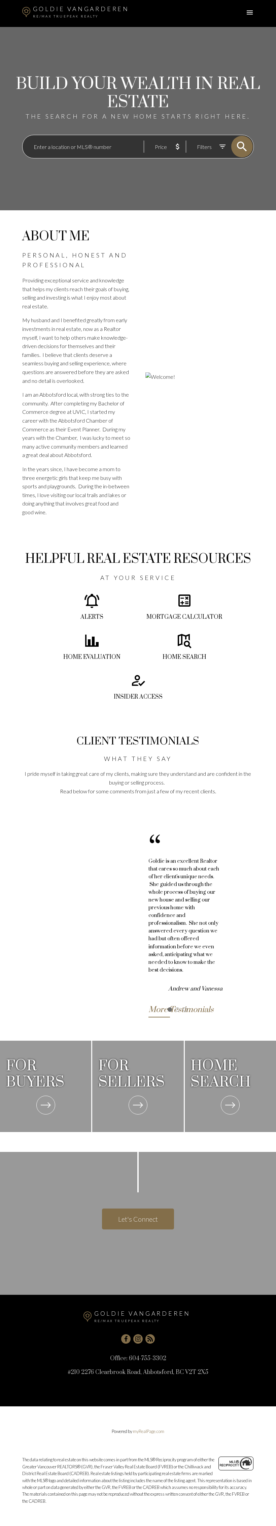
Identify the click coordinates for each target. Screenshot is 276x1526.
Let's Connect (138, 1219)
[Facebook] (126, 1339)
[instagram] (138, 1339)
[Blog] (150, 1339)
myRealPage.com (148, 1431)
